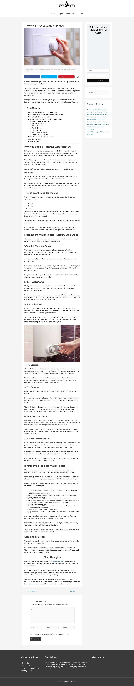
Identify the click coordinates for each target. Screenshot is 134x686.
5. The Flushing (35, 130)
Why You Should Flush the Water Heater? (42, 112)
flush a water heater (58, 561)
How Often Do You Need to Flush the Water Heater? (46, 115)
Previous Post (33, 591)
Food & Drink (71, 14)
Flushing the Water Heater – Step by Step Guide (45, 119)
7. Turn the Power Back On (39, 135)
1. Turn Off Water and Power (39, 121)
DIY (81, 14)
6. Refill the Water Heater (39, 132)
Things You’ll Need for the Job (38, 117)
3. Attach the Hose (36, 126)
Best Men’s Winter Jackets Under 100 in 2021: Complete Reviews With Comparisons (98, 127)
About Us (25, 663)
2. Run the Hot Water (37, 123)
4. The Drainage (35, 128)
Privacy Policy (26, 671)
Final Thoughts (33, 141)
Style (61, 14)
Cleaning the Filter (34, 139)
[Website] (68, 628)
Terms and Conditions (30, 668)
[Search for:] (98, 92)
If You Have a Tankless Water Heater (41, 137)
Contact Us (25, 666)
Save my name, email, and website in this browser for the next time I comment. (51, 634)
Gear (53, 14)
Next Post (72, 591)
